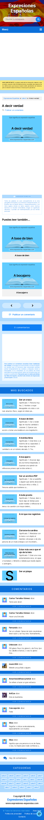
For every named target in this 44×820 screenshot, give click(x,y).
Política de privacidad (13, 814)
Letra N (3, 783)
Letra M (39, 779)
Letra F (40, 776)
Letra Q (25, 783)
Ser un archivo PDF (28, 476)
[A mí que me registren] (9, 522)
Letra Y (29, 787)
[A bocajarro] (9, 465)
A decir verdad (12, 106)
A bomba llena (26, 438)
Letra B (11, 776)
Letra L (32, 779)
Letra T (7, 787)
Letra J (25, 779)
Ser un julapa (25, 571)
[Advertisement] (22, 55)
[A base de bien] (9, 427)
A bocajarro (24, 457)
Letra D (25, 776)
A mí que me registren (30, 514)
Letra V (22, 787)
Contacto (22, 817)
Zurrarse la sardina (28, 530)
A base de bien (26, 418)
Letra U (14, 787)
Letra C (18, 776)
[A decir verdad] (22, 141)
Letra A (4, 776)
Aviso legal (37, 811)
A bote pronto (25, 495)
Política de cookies (31, 814)
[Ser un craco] (9, 408)
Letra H (11, 779)
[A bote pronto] (9, 503)
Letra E (33, 776)
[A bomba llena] (9, 446)
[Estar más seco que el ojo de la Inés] (9, 558)
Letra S (40, 783)
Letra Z (36, 787)
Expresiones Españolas (22, 8)
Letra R (33, 783)
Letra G (4, 779)
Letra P (18, 783)
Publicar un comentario (14, 110)
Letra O (11, 783)
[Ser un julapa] (9, 580)
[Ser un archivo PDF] (9, 484)
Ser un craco (25, 399)
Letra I (18, 779)
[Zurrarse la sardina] (9, 539)
